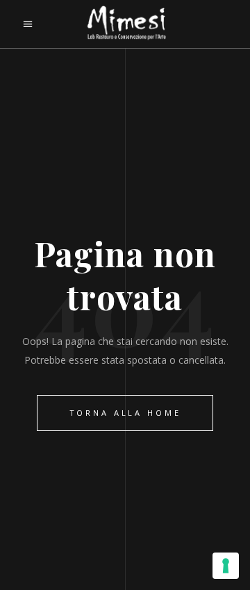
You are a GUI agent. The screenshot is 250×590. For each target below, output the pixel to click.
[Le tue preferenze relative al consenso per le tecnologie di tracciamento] (225, 566)
